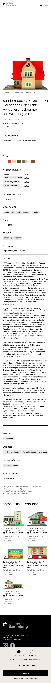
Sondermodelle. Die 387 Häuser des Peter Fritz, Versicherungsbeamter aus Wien (13, 531)
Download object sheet (15, 123)
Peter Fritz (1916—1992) (13, 178)
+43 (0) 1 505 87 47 (9, 638)
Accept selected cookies (25, 665)
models (36, 212)
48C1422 (7, 465)
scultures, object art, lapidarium (16, 212)
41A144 (16, 465)
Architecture (9, 439)
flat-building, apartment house (35, 452)
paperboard (16, 238)
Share (7, 127)
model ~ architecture (12, 452)
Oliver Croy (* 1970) (11, 182)
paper (6, 238)
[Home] (10, 5)
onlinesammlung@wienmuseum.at (15, 493)
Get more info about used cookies (25, 679)
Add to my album (12, 119)
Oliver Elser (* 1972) (11, 186)
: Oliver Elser (9, 478)
